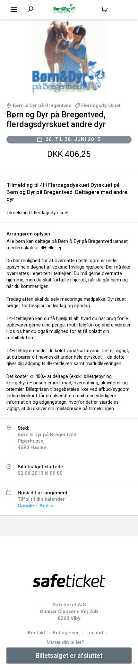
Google (26, 506)
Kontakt (36, 633)
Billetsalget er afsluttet (69, 655)
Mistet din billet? (65, 642)
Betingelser (66, 633)
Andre (46, 506)
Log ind (94, 633)
